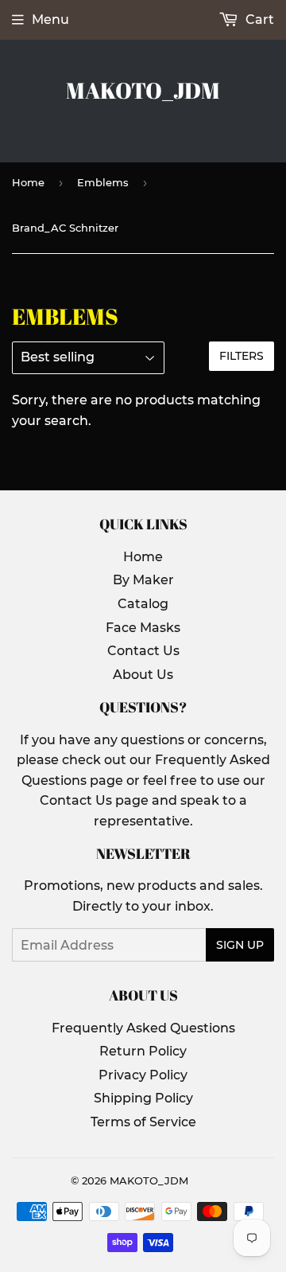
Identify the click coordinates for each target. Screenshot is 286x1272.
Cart (258, 19)
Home (28, 182)
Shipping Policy (143, 1098)
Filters (241, 356)
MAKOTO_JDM (143, 90)
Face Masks (143, 627)
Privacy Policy (143, 1075)
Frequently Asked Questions (143, 1028)
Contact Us (143, 650)
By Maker (143, 579)
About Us (143, 674)
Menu (50, 19)
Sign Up (240, 945)
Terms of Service (143, 1122)
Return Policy (143, 1051)
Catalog (143, 603)
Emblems (103, 182)
